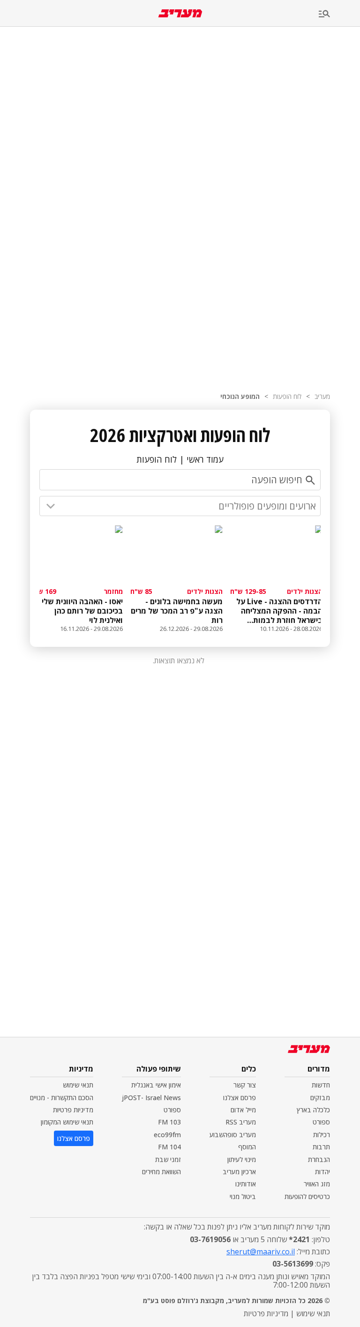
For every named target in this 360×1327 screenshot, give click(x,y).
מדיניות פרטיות (73, 1109)
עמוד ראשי (205, 459)
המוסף (247, 1146)
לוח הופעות (287, 396)
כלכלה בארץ (313, 1109)
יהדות (322, 1171)
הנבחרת (319, 1159)
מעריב (322, 396)
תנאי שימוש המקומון (67, 1121)
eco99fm (167, 1134)
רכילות (321, 1134)
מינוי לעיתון (241, 1159)
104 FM (169, 1146)
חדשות (321, 1084)
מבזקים (320, 1097)
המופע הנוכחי (240, 396)
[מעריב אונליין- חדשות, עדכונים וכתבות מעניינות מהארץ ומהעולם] (180, 13)
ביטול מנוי (243, 1196)
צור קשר (244, 1084)
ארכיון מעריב (239, 1171)
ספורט (321, 1121)
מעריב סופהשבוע (233, 1134)
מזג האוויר (317, 1183)
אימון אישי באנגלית (156, 1084)
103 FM (169, 1121)
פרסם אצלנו (239, 1097)
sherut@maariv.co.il (260, 1251)
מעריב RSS (240, 1121)
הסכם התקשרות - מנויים (61, 1097)
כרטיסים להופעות (307, 1196)
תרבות (321, 1146)
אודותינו (245, 1183)
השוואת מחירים (161, 1171)
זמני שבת (168, 1159)
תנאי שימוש (78, 1084)
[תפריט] (339, 14)
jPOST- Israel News (151, 1097)
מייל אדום (243, 1109)
